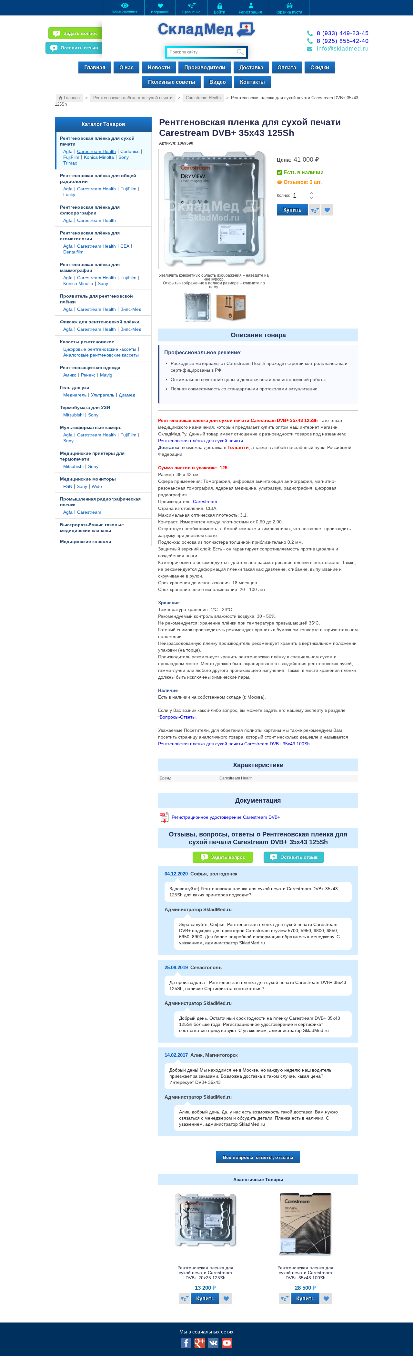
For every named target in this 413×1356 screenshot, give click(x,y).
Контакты (252, 82)
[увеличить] (311, 193)
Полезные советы (171, 82)
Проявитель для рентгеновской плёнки (96, 298)
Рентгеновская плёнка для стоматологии (90, 235)
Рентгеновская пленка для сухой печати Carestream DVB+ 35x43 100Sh (234, 743)
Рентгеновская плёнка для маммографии (90, 267)
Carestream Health (203, 97)
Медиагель (74, 394)
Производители (204, 67)
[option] (197, 308)
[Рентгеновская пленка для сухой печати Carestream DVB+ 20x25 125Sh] (205, 1224)
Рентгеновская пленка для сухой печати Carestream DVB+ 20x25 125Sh (205, 1272)
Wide (97, 486)
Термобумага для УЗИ (85, 407)
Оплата (286, 67)
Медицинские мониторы (88, 479)
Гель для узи (74, 387)
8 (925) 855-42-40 (343, 41)
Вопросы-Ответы (178, 717)
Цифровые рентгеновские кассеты (99, 349)
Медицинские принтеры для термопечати (92, 456)
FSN (67, 486)
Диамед (127, 394)
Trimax (70, 163)
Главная (94, 67)
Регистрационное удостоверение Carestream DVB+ (226, 817)
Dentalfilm (73, 251)
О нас (126, 67)
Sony (123, 157)
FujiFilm (71, 157)
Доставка (251, 67)
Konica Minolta (99, 157)
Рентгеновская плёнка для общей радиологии (98, 178)
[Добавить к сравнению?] (314, 209)
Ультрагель (102, 394)
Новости (159, 67)
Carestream (89, 512)
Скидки (319, 67)
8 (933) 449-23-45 (343, 33)
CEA (124, 246)
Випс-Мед (130, 309)
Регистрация (250, 12)
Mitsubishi (73, 414)
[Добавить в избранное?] (327, 209)
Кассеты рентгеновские (87, 341)
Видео (217, 82)
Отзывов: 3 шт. (303, 182)
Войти (219, 12)
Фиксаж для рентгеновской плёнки (99, 321)
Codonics (129, 151)
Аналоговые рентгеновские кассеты (101, 355)
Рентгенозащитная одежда (90, 367)
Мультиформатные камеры (91, 427)
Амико (69, 374)
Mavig (106, 374)
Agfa (68, 151)
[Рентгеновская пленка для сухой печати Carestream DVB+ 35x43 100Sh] (305, 1224)
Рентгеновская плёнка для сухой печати (132, 97)
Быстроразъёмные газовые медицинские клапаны (92, 527)
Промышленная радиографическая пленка (100, 501)
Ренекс (88, 374)
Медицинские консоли (85, 541)
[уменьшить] (311, 198)
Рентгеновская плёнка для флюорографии (90, 210)
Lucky (69, 194)
